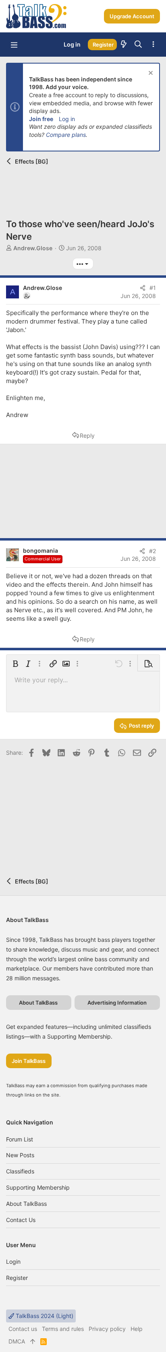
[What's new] (124, 44)
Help (137, 1328)
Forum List (19, 1139)
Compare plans (66, 134)
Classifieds (20, 1171)
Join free (41, 118)
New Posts (20, 1155)
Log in (67, 118)
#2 (152, 550)
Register (17, 1277)
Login (13, 1261)
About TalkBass (26, 1203)
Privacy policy (107, 1328)
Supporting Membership (38, 1187)
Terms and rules (63, 1328)
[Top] (32, 1341)
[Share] (142, 288)
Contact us (20, 1219)
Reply (87, 435)
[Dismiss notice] (149, 74)
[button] (14, 44)
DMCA (16, 1341)
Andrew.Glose (32, 248)
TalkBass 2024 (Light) (43, 1315)
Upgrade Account (132, 16)
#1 (152, 287)
